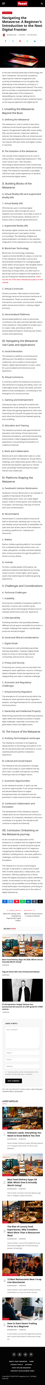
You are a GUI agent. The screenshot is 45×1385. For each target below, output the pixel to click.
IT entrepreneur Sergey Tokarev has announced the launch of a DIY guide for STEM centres (22, 1006)
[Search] (42, 3)
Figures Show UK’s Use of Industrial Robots (21, 972)
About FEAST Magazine (18, 1361)
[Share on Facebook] (5, 41)
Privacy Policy (17, 1365)
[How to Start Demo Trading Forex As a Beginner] (22, 1308)
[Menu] (3, 3)
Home (31, 1361)
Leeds (5, 1128)
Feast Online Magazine (21, 1368)
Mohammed (12, 35)
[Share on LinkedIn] (34, 41)
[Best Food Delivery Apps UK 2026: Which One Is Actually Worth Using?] (22, 945)
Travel (5, 1222)
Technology (7, 13)
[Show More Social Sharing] (41, 41)
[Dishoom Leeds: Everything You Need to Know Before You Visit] (22, 1118)
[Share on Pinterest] (20, 41)
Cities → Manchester (10, 1275)
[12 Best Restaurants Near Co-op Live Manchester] (22, 1264)
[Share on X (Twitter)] (13, 41)
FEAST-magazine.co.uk (22, 1376)
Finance (5, 1319)
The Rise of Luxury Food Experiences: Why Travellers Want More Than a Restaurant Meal (23, 1231)
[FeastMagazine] (22, 3)
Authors (28, 1365)
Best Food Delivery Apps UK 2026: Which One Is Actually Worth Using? (22, 960)
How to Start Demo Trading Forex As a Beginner (22, 1325)
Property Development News (22, 1371)
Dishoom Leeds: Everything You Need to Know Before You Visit (24, 1134)
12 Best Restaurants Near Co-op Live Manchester (24, 1281)
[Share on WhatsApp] (27, 41)
